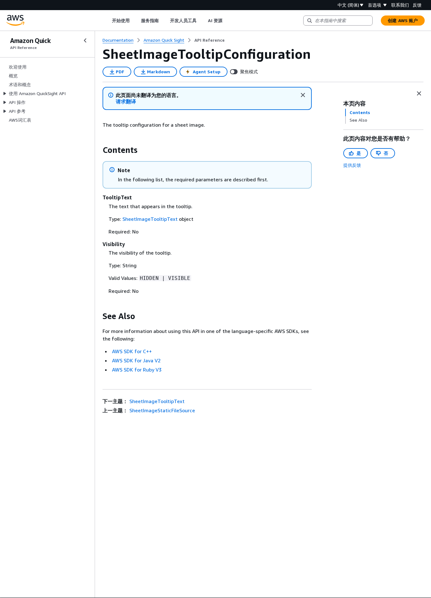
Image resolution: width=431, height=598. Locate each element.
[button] (126, 101)
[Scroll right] (227, 20)
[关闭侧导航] (85, 40)
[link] (209, 40)
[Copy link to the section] (97, 150)
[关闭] (302, 95)
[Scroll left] (107, 20)
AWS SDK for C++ (132, 351)
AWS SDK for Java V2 (136, 360)
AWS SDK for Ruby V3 (137, 369)
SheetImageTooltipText (150, 219)
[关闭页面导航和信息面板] (419, 93)
